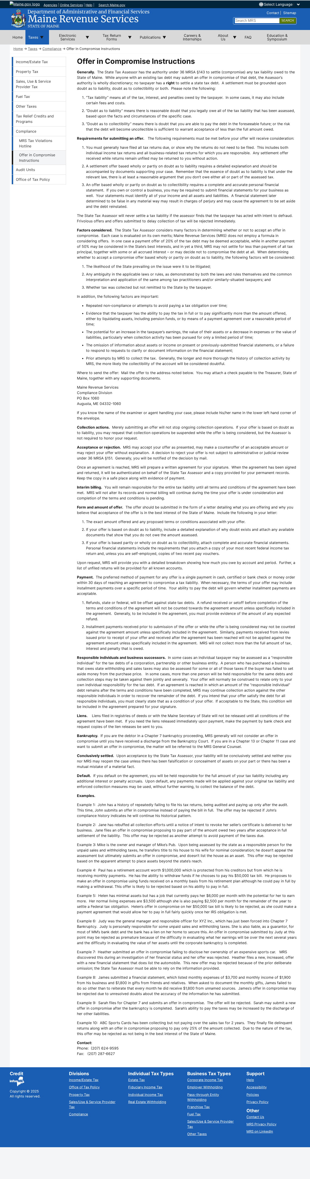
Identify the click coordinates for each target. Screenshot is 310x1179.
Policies (252, 1095)
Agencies (50, 5)
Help (89, 5)
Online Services (71, 5)
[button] (282, 4)
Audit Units (25, 169)
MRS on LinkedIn (259, 1131)
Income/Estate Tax (32, 62)
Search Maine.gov (111, 5)
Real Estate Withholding (147, 1102)
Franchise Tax (198, 1107)
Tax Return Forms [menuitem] (108, 39)
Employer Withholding (205, 1087)
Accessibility (256, 1087)
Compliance (52, 49)
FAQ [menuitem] (248, 37)
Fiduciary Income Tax (145, 1087)
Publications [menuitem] (149, 40)
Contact (273, 13)
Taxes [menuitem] (31, 40)
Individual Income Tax (145, 1095)
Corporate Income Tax (205, 1080)
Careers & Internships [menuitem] (192, 37)
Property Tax (27, 71)
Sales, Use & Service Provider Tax (33, 84)
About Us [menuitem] (220, 39)
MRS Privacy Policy (261, 1124)
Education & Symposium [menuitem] (277, 37)
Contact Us (255, 1117)
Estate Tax (136, 1080)
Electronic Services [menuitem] (62, 39)
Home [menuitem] (17, 37)
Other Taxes (26, 106)
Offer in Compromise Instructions (37, 158)
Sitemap (289, 13)
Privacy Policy (257, 1102)
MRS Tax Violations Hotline (35, 143)
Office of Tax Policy (33, 179)
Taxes (32, 49)
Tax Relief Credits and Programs (35, 119)
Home (18, 49)
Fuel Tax (23, 96)
